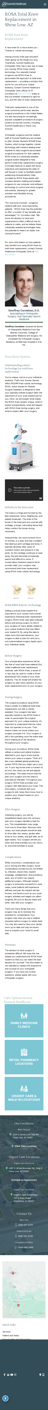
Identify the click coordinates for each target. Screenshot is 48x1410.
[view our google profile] (8, 1375)
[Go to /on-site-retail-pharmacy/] (24, 1057)
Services (6, 1331)
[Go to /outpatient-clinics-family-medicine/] (24, 1020)
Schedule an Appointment (24, 1180)
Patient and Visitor (10, 1335)
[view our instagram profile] (15, 1375)
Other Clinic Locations (26, 1146)
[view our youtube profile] (11, 1375)
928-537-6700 (24, 93)
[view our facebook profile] (4, 1375)
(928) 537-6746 (25, 1236)
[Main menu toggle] (45, 4)
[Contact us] (40, 1375)
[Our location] (43, 1375)
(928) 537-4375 (25, 1225)
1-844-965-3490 (25, 1247)
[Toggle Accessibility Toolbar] (5, 1398)
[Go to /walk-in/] (24, 1093)
